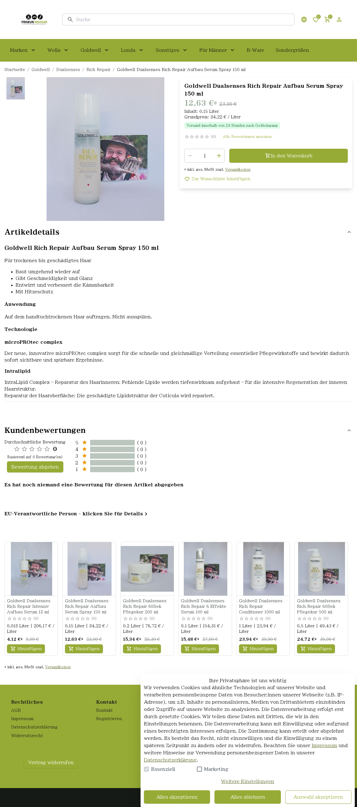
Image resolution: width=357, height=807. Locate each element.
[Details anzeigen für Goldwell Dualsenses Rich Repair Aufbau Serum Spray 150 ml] (89, 569)
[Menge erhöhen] (219, 155)
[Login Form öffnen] (339, 19)
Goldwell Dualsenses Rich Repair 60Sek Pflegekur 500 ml (319, 606)
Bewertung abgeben (35, 467)
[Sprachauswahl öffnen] (304, 19)
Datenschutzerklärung (170, 760)
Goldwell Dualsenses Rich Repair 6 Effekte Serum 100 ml (203, 606)
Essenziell (163, 769)
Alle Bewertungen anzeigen (247, 136)
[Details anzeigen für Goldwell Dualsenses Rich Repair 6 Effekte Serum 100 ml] (205, 569)
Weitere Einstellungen (247, 781)
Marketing (216, 769)
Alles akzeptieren (176, 797)
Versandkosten (237, 169)
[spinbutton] (204, 155)
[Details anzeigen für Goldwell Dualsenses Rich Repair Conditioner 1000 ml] (263, 569)
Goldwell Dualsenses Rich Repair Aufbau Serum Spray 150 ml (86, 606)
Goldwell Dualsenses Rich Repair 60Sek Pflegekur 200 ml (145, 606)
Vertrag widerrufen (51, 762)
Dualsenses (68, 70)
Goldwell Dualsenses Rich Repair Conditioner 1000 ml (261, 606)
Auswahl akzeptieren (318, 797)
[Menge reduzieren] (190, 155)
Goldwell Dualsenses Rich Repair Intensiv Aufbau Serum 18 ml (28, 606)
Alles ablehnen (247, 797)
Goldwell (41, 70)
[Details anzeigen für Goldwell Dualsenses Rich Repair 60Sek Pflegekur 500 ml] (321, 569)
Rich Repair (98, 70)
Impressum (324, 745)
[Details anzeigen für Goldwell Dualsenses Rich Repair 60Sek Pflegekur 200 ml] (147, 569)
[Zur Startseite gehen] (34, 19)
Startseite (14, 70)
